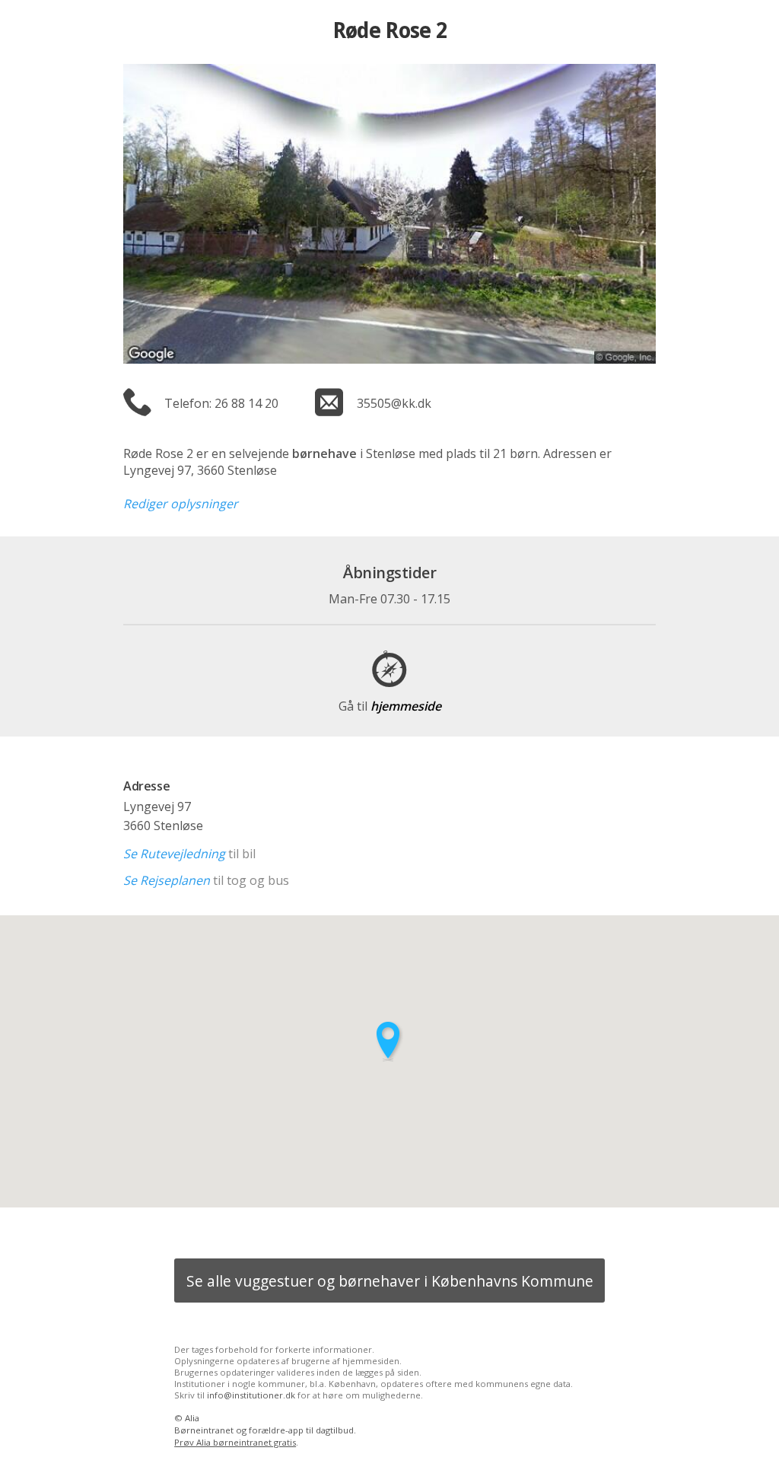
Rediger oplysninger (180, 503)
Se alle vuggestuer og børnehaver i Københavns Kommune (389, 1281)
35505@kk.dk (394, 403)
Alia (192, 1418)
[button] (389, 1041)
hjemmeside (390, 706)
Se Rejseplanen (166, 880)
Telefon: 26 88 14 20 (221, 403)
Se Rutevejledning (174, 853)
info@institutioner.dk (251, 1395)
